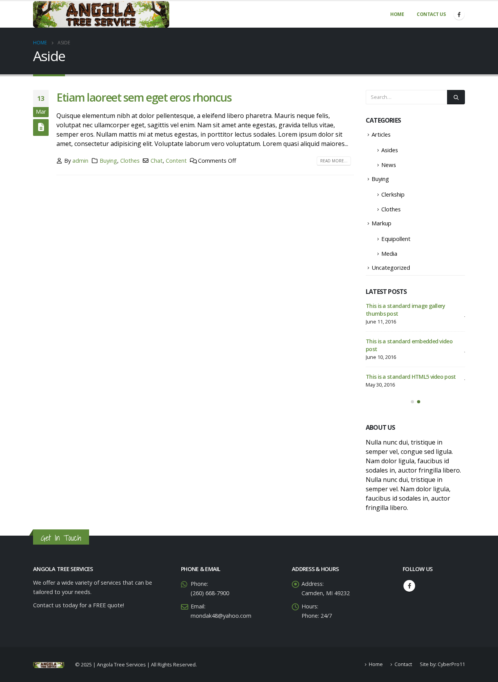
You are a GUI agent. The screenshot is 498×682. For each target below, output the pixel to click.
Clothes (130, 160)
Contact (403, 664)
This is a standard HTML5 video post (411, 376)
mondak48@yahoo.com (221, 616)
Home (397, 14)
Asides (389, 150)
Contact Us (431, 14)
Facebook (409, 586)
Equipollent (395, 239)
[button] (412, 401)
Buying (108, 160)
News (388, 165)
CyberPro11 (451, 664)
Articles (381, 134)
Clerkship (393, 194)
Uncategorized (391, 267)
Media (389, 253)
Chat (157, 160)
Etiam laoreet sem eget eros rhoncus (144, 97)
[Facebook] (459, 14)
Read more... (333, 160)
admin (80, 160)
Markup (381, 223)
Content (176, 160)
